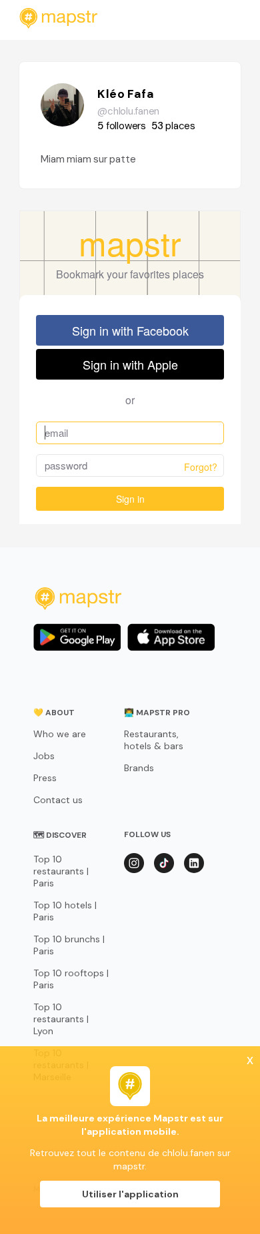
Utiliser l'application (130, 1194)
